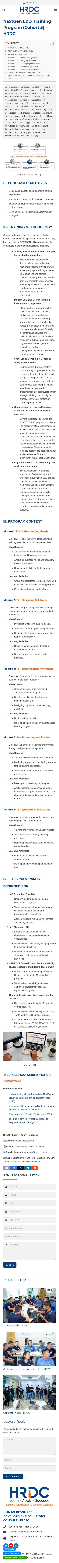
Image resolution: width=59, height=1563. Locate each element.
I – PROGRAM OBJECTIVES (17, 48)
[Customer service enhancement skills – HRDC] (29, 1349)
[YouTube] (11, 1545)
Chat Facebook (12, 1553)
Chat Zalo (9, 1549)
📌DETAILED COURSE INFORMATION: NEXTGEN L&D (29, 77)
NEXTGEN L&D (12, 1081)
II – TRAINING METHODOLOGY (19, 51)
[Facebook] (5, 1545)
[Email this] (6, 1168)
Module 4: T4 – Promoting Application (23, 67)
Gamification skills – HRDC (16, 1413)
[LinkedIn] (16, 1545)
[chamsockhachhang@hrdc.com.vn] (6, 1531)
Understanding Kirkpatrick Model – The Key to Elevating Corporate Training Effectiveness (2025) (31, 1098)
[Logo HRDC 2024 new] (29, 10)
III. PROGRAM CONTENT (16, 54)
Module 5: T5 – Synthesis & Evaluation (23, 70)
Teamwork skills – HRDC (15, 1325)
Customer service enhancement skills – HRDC (26, 1369)
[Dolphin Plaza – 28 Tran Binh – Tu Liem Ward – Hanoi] (6, 1538)
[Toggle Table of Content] (50, 43)
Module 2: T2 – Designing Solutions (22, 61)
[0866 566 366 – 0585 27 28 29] (6, 1526)
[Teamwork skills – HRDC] (29, 1305)
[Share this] (13, 1168)
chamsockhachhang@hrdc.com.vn (25, 1532)
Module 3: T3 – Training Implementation (24, 64)
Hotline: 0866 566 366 (15, 1557)
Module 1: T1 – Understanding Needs (22, 58)
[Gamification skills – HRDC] (29, 1392)
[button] (29, 3)
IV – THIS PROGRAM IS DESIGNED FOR (23, 73)
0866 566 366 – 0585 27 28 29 (24, 1527)
